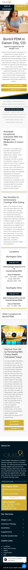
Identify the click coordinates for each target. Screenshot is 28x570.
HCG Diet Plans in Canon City (14, 112)
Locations (7, 541)
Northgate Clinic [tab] (8, 476)
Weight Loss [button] (6, 515)
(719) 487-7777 (15, 90)
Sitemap (6, 556)
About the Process (10, 544)
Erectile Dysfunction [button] (9, 531)
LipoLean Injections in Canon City (14, 117)
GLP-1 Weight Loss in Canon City (14, 101)
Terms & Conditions (10, 552)
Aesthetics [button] (5, 523)
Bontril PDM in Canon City (14, 109)
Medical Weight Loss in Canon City (14, 104)
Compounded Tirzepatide (14, 122)
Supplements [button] (6, 527)
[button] (27, 3)
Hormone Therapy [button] (8, 519)
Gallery (6, 546)
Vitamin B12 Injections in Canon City (14, 114)
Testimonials (8, 548)
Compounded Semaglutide (14, 120)
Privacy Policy (8, 554)
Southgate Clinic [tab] (20, 476)
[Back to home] (6, 3)
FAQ (5, 550)
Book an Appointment (15, 85)
